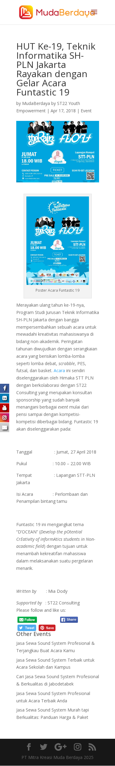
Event (86, 111)
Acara (59, 370)
